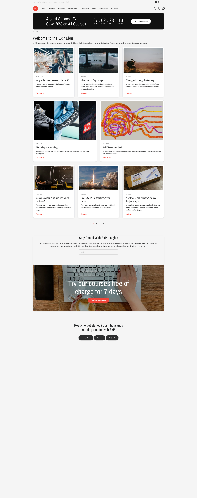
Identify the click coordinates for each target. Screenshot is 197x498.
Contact (55, 2)
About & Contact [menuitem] (103, 8)
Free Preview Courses (42, 2)
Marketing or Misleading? (47, 147)
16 (103, 223)
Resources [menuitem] (84, 8)
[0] (162, 8)
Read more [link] (39, 93)
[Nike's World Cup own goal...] (98, 60)
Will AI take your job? (112, 147)
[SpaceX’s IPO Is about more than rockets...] (98, 178)
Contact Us (112, 338)
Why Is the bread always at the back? (52, 80)
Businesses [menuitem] (61, 8)
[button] (141, 21)
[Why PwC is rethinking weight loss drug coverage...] (143, 178)
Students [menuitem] (51, 8)
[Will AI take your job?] (132, 120)
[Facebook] (156, 2)
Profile (67, 2)
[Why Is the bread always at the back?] (53, 60)
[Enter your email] (115, 252)
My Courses (61, 2)
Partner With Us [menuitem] (72, 8)
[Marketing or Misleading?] (65, 120)
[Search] (155, 8)
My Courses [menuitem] (114, 8)
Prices (50, 2)
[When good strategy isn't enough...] (143, 60)
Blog (34, 2)
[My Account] (159, 8)
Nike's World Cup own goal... (94, 80)
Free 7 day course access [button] (98, 300)
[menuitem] (34, 2)
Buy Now (99, 338)
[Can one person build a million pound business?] (53, 178)
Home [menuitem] (43, 8)
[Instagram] (158, 2)
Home (34, 32)
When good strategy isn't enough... (141, 80)
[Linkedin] (161, 2)
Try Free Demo (86, 338)
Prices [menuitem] (94, 8)
